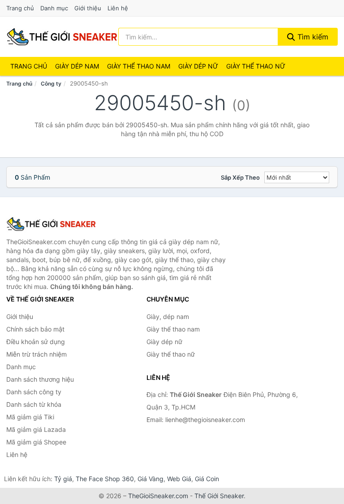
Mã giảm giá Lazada (36, 429)
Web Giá (179, 478)
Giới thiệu (87, 8)
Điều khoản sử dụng (35, 341)
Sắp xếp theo (240, 177)
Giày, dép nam (167, 316)
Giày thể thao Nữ (255, 66)
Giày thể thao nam (173, 329)
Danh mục (54, 8)
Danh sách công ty (33, 392)
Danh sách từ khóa (33, 404)
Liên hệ (118, 8)
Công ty (51, 83)
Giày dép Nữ (198, 66)
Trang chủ (20, 8)
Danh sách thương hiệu (40, 379)
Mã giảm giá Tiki (30, 417)
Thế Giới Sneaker (219, 496)
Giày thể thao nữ (170, 354)
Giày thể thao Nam (138, 66)
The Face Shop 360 (105, 478)
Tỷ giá (63, 478)
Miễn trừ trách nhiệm (36, 354)
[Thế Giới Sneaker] (51, 224)
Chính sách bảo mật (35, 329)
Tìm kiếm (311, 36)
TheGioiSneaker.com (158, 496)
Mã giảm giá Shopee (36, 442)
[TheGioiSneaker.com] (61, 37)
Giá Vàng (150, 478)
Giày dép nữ (164, 341)
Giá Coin (207, 478)
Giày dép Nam (77, 66)
